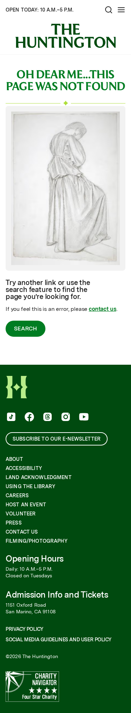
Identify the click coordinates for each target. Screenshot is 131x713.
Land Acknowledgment (39, 477)
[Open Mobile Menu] (121, 9)
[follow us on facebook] (29, 417)
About (14, 459)
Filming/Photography (36, 541)
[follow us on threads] (47, 417)
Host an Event (26, 504)
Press (14, 523)
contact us (102, 309)
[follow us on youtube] (83, 417)
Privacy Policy (24, 629)
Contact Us (22, 532)
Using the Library (30, 486)
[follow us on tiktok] (10, 417)
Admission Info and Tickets (57, 595)
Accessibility (24, 468)
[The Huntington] (65, 36)
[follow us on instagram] (65, 417)
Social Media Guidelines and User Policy (58, 639)
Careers (17, 495)
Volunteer (21, 513)
